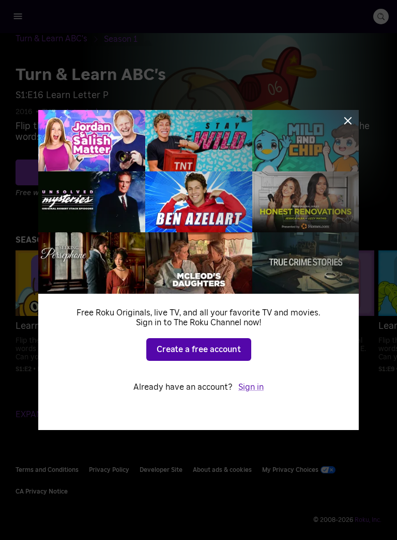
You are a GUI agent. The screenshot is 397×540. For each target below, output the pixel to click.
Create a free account (199, 349)
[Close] (348, 121)
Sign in (251, 387)
